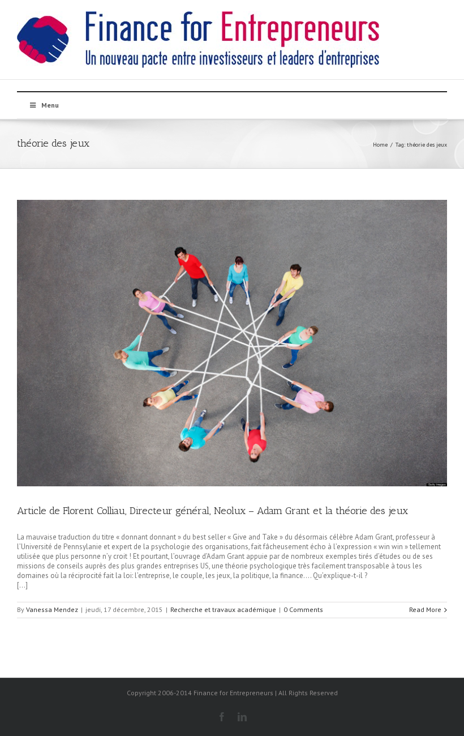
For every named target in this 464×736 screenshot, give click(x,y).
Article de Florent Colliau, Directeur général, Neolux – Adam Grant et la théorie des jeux (212, 510)
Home (380, 144)
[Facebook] (221, 716)
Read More (425, 609)
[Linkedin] (242, 716)
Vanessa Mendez (52, 609)
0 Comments (303, 609)
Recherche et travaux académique (223, 609)
